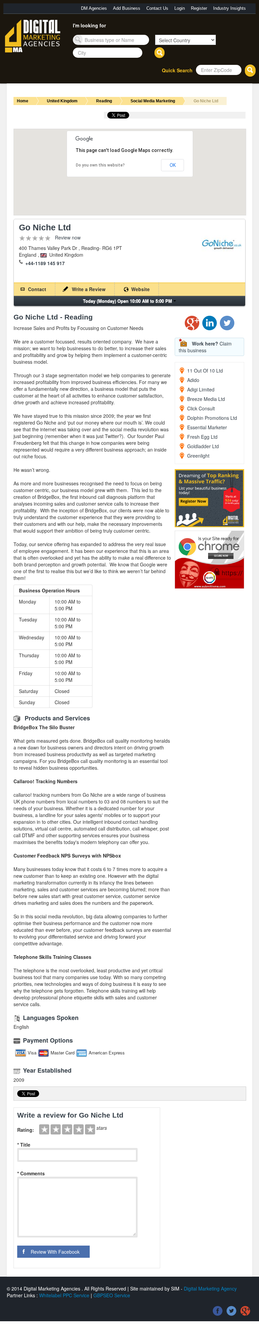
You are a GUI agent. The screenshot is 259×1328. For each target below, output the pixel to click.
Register (199, 8)
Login (179, 8)
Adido (193, 380)
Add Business (126, 8)
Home (22, 101)
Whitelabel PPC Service (64, 1295)
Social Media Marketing (153, 101)
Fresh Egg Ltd (202, 436)
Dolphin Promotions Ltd (212, 417)
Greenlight (198, 455)
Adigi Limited (200, 389)
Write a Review (89, 289)
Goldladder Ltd (203, 446)
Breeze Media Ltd (206, 398)
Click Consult (201, 408)
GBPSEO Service (111, 1295)
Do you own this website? (100, 165)
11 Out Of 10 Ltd (205, 370)
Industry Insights (229, 8)
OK (173, 165)
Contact (37, 289)
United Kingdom (62, 101)
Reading (104, 101)
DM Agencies (94, 8)
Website (140, 289)
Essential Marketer (207, 427)
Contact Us (157, 8)
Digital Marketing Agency (210, 1288)
